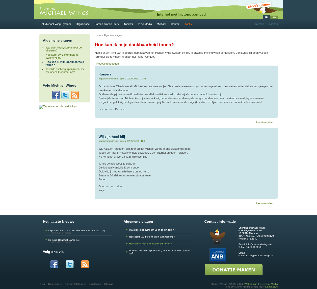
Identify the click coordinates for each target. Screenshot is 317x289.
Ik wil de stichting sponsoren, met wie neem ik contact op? (65, 70)
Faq (42, 284)
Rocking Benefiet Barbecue (64, 240)
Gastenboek (55, 284)
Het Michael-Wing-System (55, 24)
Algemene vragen (113, 35)
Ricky (188, 24)
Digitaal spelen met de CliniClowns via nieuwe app (77, 230)
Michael (161, 24)
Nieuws (128, 24)
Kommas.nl (271, 286)
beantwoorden (264, 122)
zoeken (273, 24)
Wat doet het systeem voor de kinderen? (152, 229)
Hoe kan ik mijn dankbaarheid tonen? (150, 243)
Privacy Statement (75, 284)
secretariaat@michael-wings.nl (255, 255)
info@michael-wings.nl (258, 244)
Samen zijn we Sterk (107, 24)
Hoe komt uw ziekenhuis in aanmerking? (152, 236)
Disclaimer (95, 284)
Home (98, 35)
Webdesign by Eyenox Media (261, 284)
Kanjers (105, 74)
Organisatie (83, 24)
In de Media (145, 24)
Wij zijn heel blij (112, 137)
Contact (175, 24)
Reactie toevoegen (107, 63)
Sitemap (108, 284)
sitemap (259, 24)
